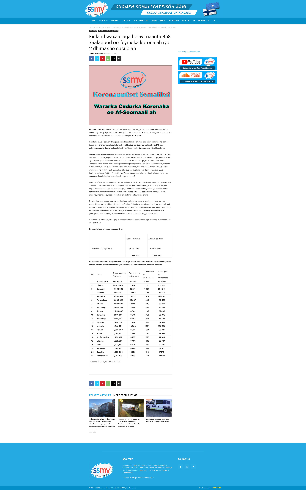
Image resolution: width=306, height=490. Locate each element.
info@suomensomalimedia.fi (143, 478)
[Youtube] (193, 467)
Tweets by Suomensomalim (189, 52)
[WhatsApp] (108, 58)
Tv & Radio (174, 21)
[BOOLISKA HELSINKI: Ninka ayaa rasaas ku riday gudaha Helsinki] (159, 408)
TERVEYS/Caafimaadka (114, 27)
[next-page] (94, 431)
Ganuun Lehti (188, 21)
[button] (214, 21)
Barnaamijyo (158, 21)
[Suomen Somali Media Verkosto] (153, 9)
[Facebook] (91, 58)
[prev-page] (90, 431)
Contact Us (203, 21)
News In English (141, 21)
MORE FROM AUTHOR (125, 395)
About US (103, 21)
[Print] (119, 58)
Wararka (115, 21)
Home (93, 21)
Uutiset (126, 21)
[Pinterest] (102, 58)
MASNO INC (216, 488)
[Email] (113, 58)
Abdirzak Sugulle (97, 53)
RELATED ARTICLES (100, 395)
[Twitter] (97, 58)
